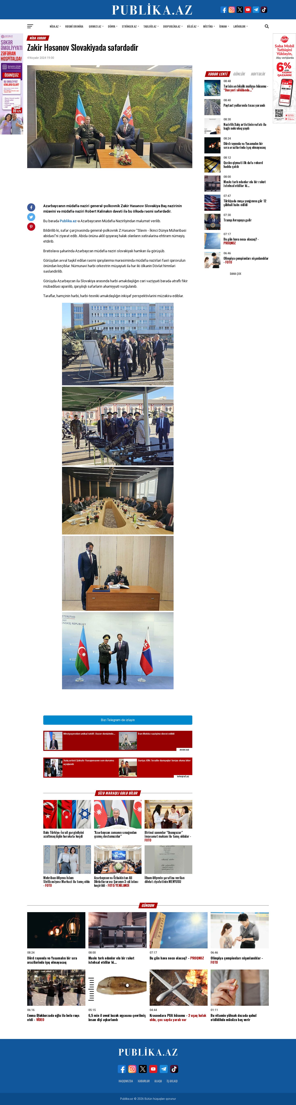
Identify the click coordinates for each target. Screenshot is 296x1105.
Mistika (208, 26)
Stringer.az (129, 26)
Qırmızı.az (95, 26)
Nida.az (54, 26)
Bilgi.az (192, 26)
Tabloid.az (149, 26)
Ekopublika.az (171, 26)
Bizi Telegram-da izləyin (118, 720)
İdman (223, 26)
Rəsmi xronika (74, 26)
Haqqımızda (126, 1081)
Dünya (111, 26)
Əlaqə (158, 1081)
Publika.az (68, 221)
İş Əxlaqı (172, 1081)
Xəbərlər (144, 1081)
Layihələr (239, 26)
